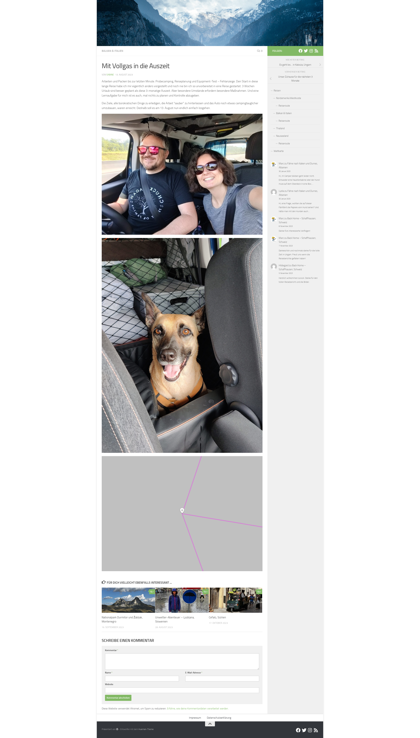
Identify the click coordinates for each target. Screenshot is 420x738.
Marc (281, 163)
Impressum (195, 717)
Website (109, 684)
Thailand (280, 128)
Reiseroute (284, 105)
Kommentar (111, 650)
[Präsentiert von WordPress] (117, 729)
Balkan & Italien (112, 50)
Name (108, 672)
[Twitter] (306, 51)
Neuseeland (282, 135)
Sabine (110, 74)
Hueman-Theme (146, 729)
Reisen (277, 90)
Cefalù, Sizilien (217, 617)
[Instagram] (311, 51)
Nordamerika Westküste (288, 98)
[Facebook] (301, 51)
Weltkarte (279, 151)
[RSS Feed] (316, 51)
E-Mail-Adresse (193, 672)
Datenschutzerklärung (219, 717)
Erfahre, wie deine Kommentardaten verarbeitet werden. (198, 708)
